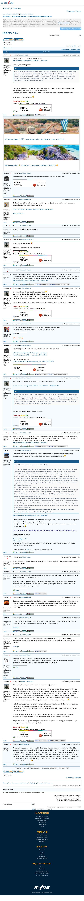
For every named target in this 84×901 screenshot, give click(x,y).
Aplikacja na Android (42, 839)
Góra (4, 115)
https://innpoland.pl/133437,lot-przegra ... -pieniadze (30, 353)
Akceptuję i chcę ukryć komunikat (71, 29)
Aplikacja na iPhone (42, 837)
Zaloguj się (7, 8)
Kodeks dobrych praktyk (42, 873)
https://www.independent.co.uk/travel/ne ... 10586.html (30, 281)
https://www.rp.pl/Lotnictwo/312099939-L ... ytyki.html (30, 60)
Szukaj (79, 11)
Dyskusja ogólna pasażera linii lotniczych (41, 16)
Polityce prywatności (63, 23)
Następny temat (75, 49)
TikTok (42, 854)
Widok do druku (8, 48)
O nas (42, 867)
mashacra (38, 284)
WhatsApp (42, 856)
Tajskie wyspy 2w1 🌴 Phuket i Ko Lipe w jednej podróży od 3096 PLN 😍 (31, 165)
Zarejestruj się (17, 8)
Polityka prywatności (42, 871)
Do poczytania (42, 824)
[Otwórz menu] (2, 3)
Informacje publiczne (42, 875)
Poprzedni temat (65, 49)
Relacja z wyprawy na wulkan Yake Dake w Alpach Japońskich (33, 209)
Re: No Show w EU (25, 744)
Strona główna (6, 16)
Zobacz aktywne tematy (26, 14)
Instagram (42, 852)
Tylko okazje (42, 822)
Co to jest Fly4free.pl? (42, 816)
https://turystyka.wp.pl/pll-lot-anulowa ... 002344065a (30, 355)
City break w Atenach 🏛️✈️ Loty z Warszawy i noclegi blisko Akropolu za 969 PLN (34, 139)
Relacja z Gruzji (18, 213)
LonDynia (50, 446)
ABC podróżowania (42, 820)
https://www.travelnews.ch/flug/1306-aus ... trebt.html (30, 515)
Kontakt (42, 826)
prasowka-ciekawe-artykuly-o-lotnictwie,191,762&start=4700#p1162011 (36, 386)
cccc (28, 549)
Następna (78, 46)
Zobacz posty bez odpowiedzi (11, 14)
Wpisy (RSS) (42, 841)
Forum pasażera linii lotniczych (20, 16)
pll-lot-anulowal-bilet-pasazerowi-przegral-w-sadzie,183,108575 (33, 361)
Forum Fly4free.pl (42, 835)
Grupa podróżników (42, 858)
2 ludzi (37, 374)
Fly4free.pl (9, 2)
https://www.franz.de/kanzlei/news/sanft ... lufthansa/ (30, 442)
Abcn (36, 115)
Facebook (42, 850)
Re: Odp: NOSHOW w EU (26, 239)
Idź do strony (69, 46)
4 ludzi (37, 593)
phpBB (33, 809)
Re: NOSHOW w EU (25, 173)
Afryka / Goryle (18, 541)
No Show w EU (10, 32)
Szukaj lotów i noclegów (42, 818)
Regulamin (71, 11)
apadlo (37, 446)
